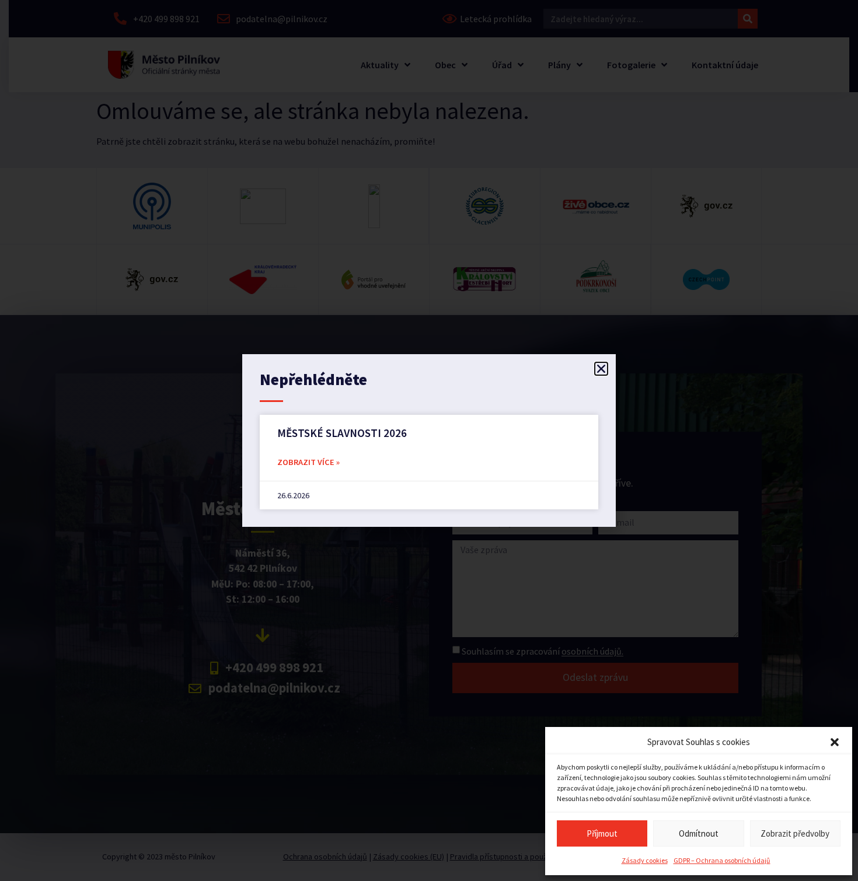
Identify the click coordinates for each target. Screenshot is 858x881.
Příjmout (602, 833)
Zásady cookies (645, 860)
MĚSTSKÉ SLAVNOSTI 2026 (342, 433)
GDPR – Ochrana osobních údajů (722, 860)
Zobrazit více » (308, 462)
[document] (429, 440)
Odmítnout (699, 833)
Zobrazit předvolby (795, 833)
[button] (834, 742)
